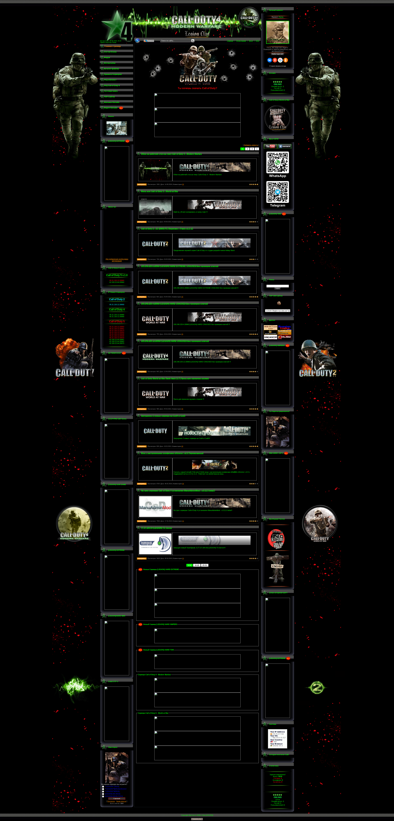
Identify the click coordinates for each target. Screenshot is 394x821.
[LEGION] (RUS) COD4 (114, 796)
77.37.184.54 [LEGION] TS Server (156, 528)
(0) (183, 184)
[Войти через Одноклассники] (285, 60)
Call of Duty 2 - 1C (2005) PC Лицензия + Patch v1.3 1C (167, 228)
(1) (183, 521)
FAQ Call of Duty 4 (112, 85)
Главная (230, 41)
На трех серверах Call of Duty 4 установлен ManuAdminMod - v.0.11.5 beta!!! (178, 490)
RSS (257, 41)
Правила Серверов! (113, 74)
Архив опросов (121, 801)
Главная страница (112, 46)
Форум (107, 57)
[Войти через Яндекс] (275, 60)
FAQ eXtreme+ (110, 80)
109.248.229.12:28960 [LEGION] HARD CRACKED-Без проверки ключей (175, 341)
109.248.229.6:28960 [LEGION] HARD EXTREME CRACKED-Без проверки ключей (179, 266)
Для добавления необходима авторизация (117, 260)
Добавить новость (251, 145)
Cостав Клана (110, 52)
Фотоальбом (109, 63)
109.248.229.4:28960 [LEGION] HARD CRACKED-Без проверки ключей (174, 304)
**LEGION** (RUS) (112, 786)
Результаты (111, 801)
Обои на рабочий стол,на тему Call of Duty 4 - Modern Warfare (171, 154)
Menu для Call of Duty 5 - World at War (159, 191)
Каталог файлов (111, 69)
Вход (251, 41)
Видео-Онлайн (110, 108)
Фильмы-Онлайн (111, 102)
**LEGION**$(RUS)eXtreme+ (116, 789)
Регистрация (241, 41)
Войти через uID (277, 54)
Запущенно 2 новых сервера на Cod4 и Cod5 (163, 416)
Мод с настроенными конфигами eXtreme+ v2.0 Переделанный (172, 453)
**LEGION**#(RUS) (112, 791)
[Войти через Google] (280, 60)
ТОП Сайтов (109, 97)
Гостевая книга (111, 91)
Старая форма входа (277, 66)
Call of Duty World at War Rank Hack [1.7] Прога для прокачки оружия (175, 378)
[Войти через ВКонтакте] (269, 60)
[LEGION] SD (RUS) (112, 794)
